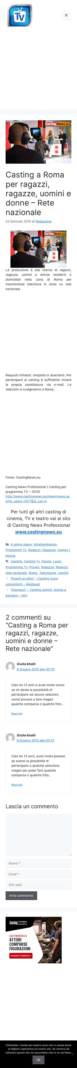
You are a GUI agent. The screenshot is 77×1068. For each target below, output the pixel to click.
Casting (16, 561)
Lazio (57, 561)
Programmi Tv (16, 550)
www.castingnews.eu (38, 532)
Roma (33, 573)
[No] (72, 1054)
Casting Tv (32, 561)
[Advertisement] (38, 70)
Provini (34, 567)
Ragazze (47, 567)
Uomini (63, 573)
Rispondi (16, 713)
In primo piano (21, 544)
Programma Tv (16, 567)
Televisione (47, 573)
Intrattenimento (45, 544)
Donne (46, 561)
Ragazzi (62, 567)
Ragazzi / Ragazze (42, 550)
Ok (38, 1060)
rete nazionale (16, 573)
